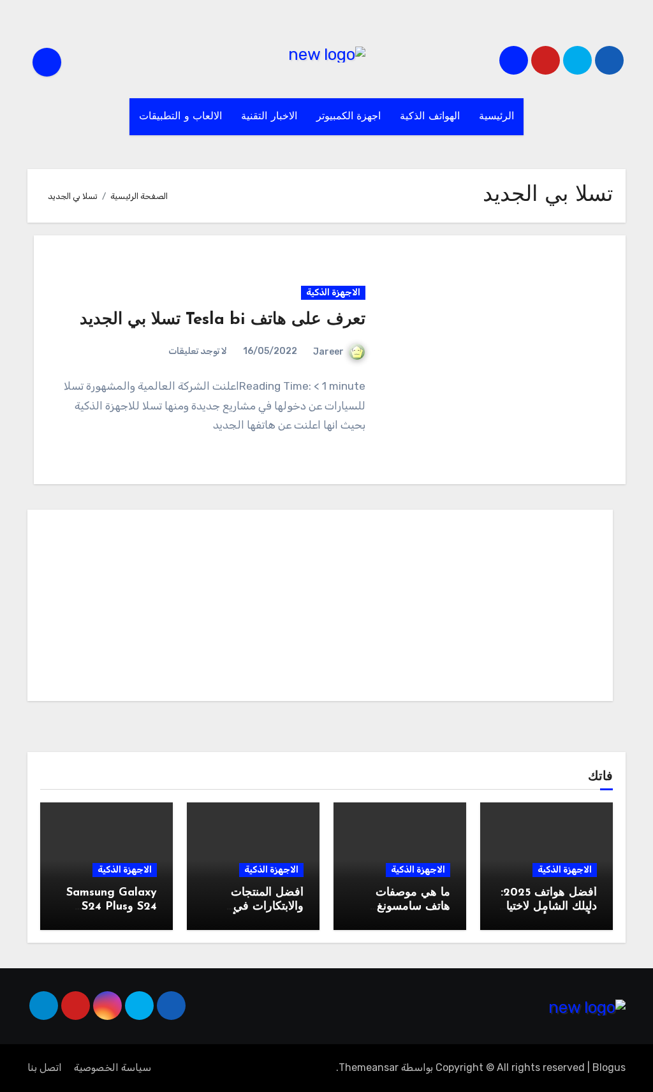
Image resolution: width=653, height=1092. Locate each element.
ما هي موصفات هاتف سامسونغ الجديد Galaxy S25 (403, 906)
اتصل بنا (44, 1067)
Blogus (609, 1067)
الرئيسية (496, 117)
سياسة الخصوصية (112, 1067)
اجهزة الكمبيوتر (348, 117)
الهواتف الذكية (430, 117)
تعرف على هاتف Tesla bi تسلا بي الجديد (222, 319)
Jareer (328, 351)
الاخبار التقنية (269, 117)
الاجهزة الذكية (333, 292)
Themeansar (369, 1067)
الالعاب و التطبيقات (180, 117)
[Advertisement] (318, 608)
